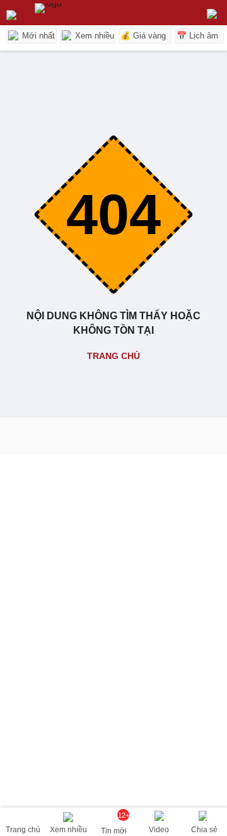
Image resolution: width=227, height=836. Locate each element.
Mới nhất (37, 35)
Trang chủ (113, 356)
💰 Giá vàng (143, 35)
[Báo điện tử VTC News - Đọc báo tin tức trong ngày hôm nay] (77, 12)
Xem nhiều (93, 35)
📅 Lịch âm (197, 35)
